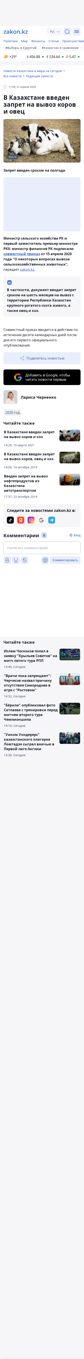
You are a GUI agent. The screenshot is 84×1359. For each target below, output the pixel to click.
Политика (10, 41)
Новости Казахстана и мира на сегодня (32, 71)
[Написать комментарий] (42, 548)
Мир (24, 41)
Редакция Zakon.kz (39, 76)
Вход (77, 535)
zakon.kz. (27, 269)
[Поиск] (67, 31)
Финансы (38, 41)
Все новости (12, 76)
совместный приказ (21, 253)
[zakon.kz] (15, 31)
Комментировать (65, 560)
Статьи (53, 41)
